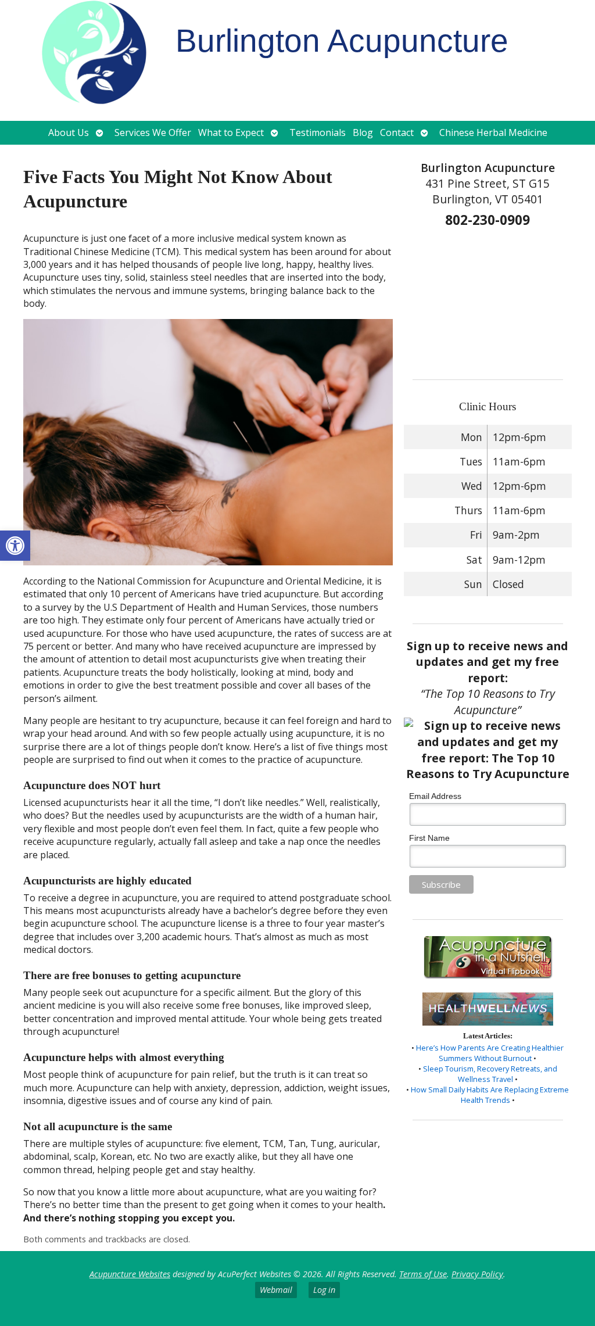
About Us (68, 132)
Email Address (435, 796)
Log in (324, 1289)
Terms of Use (423, 1274)
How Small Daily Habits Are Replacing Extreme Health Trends (490, 1094)
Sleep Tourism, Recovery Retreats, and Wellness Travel (490, 1073)
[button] (15, 546)
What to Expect (231, 132)
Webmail (276, 1289)
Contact (397, 132)
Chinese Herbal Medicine (493, 132)
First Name (429, 838)
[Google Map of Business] (487, 300)
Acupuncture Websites (129, 1274)
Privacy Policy (477, 1274)
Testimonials (317, 132)
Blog (363, 132)
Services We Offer (152, 132)
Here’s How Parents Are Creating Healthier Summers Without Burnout (490, 1052)
